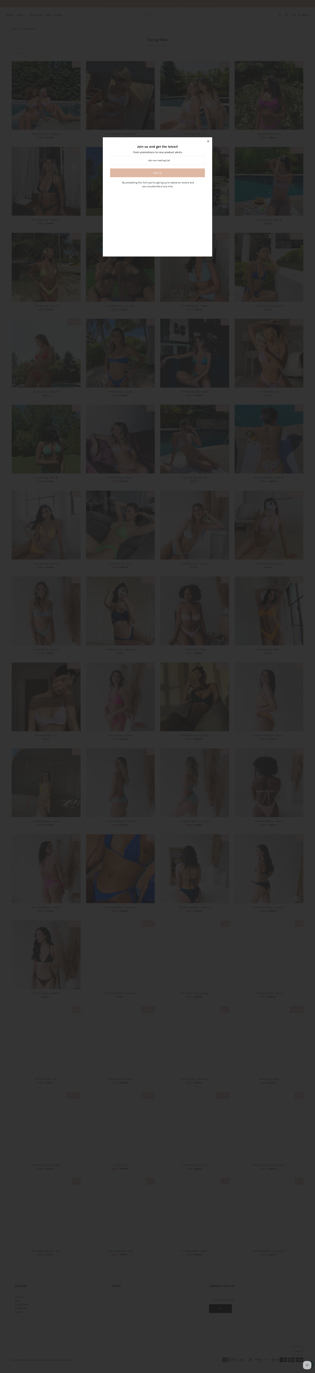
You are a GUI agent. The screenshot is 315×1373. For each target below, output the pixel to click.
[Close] (208, 141)
